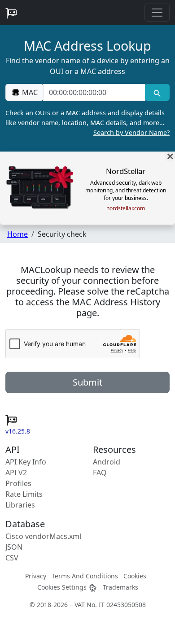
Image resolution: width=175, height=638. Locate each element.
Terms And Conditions (85, 576)
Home (17, 234)
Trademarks (120, 587)
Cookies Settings (62, 587)
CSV (11, 558)
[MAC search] (157, 92)
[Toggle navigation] (157, 13)
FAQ (100, 472)
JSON (13, 547)
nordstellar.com (125, 208)
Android (106, 462)
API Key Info (25, 462)
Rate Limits (24, 494)
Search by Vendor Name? (131, 132)
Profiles (18, 483)
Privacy (35, 576)
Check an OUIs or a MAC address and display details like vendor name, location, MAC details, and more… (87, 122)
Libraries (20, 505)
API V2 (16, 472)
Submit (87, 382)
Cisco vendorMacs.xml (43, 536)
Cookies (134, 576)
